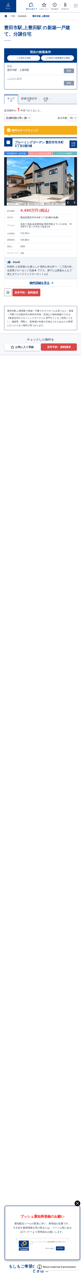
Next (74, 202)
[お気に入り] (8, 292)
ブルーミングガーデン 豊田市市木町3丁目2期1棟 (39, 144)
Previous (68, 202)
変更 (69, 70)
